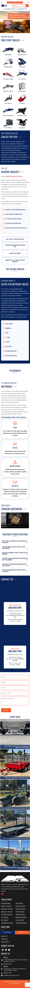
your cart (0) (11, 2)
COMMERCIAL (8, 328)
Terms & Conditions (15, 983)
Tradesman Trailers (8, 67)
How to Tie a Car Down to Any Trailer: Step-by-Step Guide (16, 838)
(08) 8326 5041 (11, 9)
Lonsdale (6, 9)
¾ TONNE (8, 337)
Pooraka (18, 9)
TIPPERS (7, 342)
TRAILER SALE (4, 939)
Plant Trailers (8, 103)
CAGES (7, 333)
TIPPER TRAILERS (20, 912)
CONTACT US (4, 936)
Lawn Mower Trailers (22, 115)
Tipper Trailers (22, 67)
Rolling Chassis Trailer (8, 115)
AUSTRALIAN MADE (5, 903)
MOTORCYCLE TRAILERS (7, 909)
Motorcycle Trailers (8, 91)
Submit (6, 710)
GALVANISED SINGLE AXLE (11, 351)
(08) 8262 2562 (23, 9)
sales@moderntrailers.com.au (15, 611)
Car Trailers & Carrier (8, 79)
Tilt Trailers (22, 103)
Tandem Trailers (8, 54)
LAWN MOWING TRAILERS (11, 356)
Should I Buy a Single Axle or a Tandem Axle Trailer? (17, 778)
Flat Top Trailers (22, 79)
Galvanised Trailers (22, 54)
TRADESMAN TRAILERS (21, 923)
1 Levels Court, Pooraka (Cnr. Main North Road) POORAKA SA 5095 (14, 969)
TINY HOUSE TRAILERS (6, 915)
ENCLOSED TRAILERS (6, 906)
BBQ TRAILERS (19, 903)
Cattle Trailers (8, 127)
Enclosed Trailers (22, 91)
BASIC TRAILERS (9, 324)
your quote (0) (18, 2)
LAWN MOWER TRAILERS (7, 923)
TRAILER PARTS (5, 942)
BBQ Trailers (22, 127)
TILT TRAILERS (4, 917)
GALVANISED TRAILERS (21, 917)
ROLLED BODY (9, 346)
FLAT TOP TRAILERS (20, 906)
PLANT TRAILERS (20, 920)
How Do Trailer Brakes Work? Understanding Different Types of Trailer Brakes (16, 868)
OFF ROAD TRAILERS (20, 909)
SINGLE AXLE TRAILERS (6, 912)
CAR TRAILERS (4, 920)
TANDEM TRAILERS (20, 915)
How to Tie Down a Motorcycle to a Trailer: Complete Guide (15, 808)
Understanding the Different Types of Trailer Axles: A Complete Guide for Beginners (16, 746)
